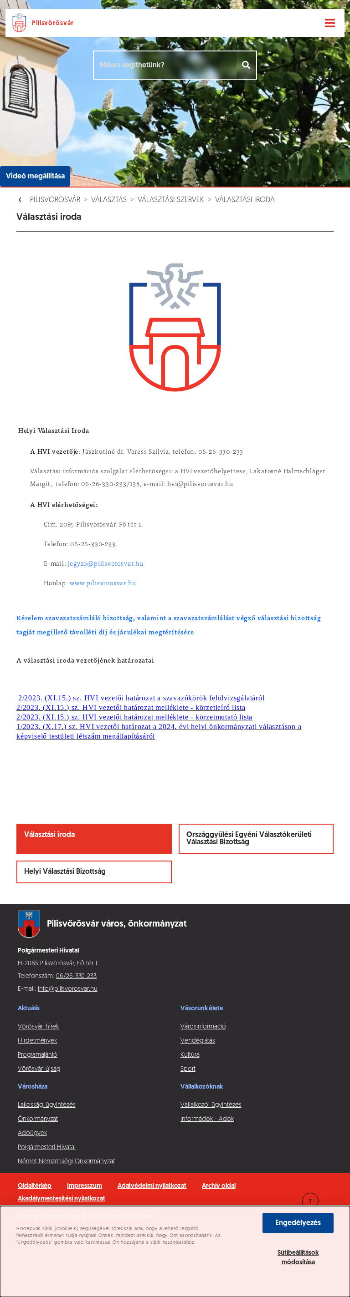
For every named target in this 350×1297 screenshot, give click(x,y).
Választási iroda (245, 200)
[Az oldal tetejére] (310, 1201)
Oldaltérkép (34, 1186)
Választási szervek (171, 200)
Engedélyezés (298, 1223)
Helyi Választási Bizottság (65, 872)
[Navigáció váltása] (330, 23)
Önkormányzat (38, 1119)
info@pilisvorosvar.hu (68, 989)
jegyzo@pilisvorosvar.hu (105, 564)
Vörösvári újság (39, 1069)
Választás (109, 200)
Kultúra (190, 1055)
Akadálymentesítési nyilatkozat (61, 1199)
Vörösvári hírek (38, 1026)
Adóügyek (32, 1133)
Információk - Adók (207, 1119)
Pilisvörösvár (55, 200)
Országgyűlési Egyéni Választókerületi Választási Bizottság (249, 838)
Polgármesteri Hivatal (47, 1147)
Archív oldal (218, 1186)
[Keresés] (247, 65)
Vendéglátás (197, 1041)
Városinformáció (203, 1026)
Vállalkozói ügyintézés (210, 1105)
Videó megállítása (35, 176)
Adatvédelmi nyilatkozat (152, 1186)
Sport (188, 1069)
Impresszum (84, 1186)
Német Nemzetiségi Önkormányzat (66, 1161)
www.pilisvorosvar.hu (103, 584)
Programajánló (37, 1055)
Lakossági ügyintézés (47, 1105)
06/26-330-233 (76, 976)
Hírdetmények (37, 1041)
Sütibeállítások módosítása (298, 1258)
